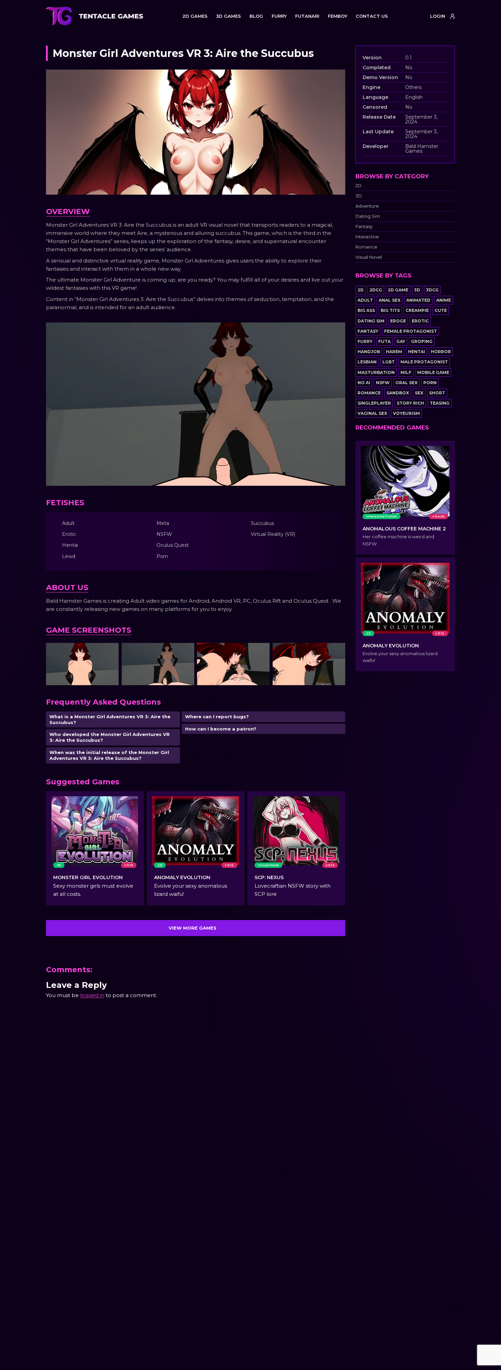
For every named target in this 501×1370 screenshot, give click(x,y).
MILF (405, 372)
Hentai (416, 351)
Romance (366, 247)
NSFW (383, 382)
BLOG (256, 16)
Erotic (420, 320)
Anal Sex (389, 300)
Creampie (417, 310)
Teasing (440, 403)
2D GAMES (195, 16)
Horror (441, 351)
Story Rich (410, 403)
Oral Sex (406, 382)
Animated (418, 300)
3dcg (432, 289)
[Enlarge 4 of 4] (336, 651)
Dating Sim (367, 216)
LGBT (388, 361)
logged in (92, 995)
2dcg (375, 289)
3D (358, 196)
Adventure (367, 206)
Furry (365, 341)
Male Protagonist (424, 361)
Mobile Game (433, 372)
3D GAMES (228, 16)
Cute (441, 310)
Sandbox (397, 392)
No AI (364, 382)
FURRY (279, 16)
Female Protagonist (410, 331)
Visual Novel (368, 257)
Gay (400, 341)
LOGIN (437, 16)
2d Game (398, 289)
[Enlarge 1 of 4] (109, 651)
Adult (365, 300)
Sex (419, 392)
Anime (443, 300)
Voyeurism (406, 413)
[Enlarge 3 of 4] (260, 651)
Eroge (398, 320)
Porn (430, 382)
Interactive (367, 237)
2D (358, 185)
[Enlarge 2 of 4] (185, 651)
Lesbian (367, 361)
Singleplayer (374, 403)
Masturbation (376, 372)
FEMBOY (337, 16)
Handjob (369, 351)
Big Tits (390, 310)
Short (437, 392)
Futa (384, 341)
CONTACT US (372, 16)
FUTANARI (307, 16)
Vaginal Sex (372, 413)
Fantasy (364, 226)
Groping (421, 341)
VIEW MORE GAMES (192, 928)
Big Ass (366, 310)
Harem (394, 351)
